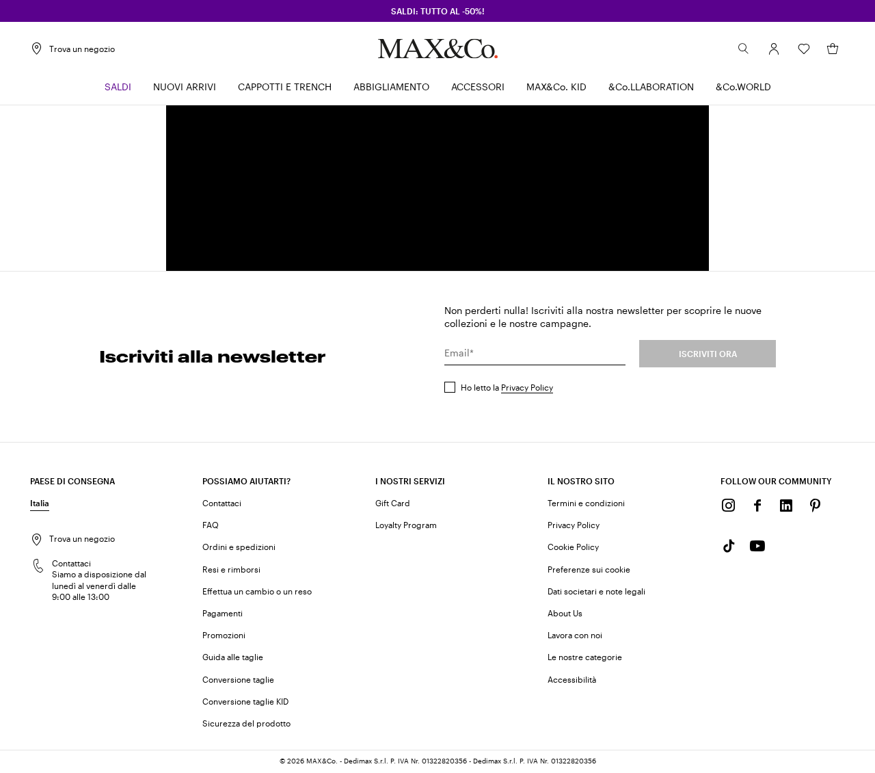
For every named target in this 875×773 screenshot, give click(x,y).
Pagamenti (222, 613)
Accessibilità (572, 679)
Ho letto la (507, 387)
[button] (774, 48)
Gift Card (392, 503)
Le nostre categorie (585, 656)
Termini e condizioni (586, 503)
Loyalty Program (406, 524)
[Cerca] (744, 48)
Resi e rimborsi (231, 569)
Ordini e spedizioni (238, 546)
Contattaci (221, 503)
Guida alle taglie (232, 656)
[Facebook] (757, 505)
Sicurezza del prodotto (246, 723)
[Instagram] (729, 505)
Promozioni (223, 635)
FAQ (210, 524)
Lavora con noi (575, 635)
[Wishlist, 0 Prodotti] (804, 48)
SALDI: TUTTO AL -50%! (438, 11)
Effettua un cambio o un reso (257, 591)
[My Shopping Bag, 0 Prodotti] (832, 48)
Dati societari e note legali (596, 591)
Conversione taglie (238, 679)
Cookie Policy (573, 546)
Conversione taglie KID (245, 701)
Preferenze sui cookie (589, 569)
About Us (565, 613)
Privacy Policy (527, 387)
